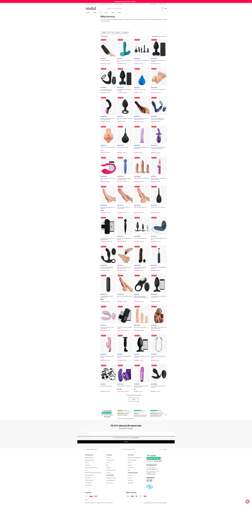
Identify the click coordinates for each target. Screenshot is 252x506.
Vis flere (134, 399)
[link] (101, 150)
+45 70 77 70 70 (163, 3)
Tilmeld (126, 441)
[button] (250, 1)
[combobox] (125, 8)
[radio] (101, 58)
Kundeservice (154, 3)
